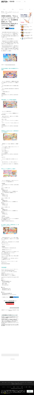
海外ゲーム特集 (4, 283)
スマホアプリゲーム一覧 (5, 282)
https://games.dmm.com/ (9, 42)
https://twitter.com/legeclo (5, 253)
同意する (30, 391)
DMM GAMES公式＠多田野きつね (7, 293)
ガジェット (12, 382)
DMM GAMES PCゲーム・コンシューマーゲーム (9, 294)
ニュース (9, 382)
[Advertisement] (17, 5)
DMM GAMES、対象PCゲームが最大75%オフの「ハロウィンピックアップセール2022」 (10, 322)
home (3, 11)
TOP (2, 382)
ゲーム (6, 11)
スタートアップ (13, 9)
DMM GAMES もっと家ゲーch (6, 289)
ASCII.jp (13, 383)
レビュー (6, 382)
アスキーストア (30, 9)
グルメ (4, 9)
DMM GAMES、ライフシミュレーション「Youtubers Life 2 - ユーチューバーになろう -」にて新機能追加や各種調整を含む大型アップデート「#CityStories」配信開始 (10, 317)
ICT (21, 9)
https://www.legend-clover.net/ (7, 45)
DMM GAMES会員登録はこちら (6, 281)
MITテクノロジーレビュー (19, 383)
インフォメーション (29, 382)
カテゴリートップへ (14, 307)
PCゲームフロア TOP (5, 284)
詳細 (4, 393)
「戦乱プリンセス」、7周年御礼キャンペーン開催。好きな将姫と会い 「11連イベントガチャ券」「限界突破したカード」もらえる (9, 321)
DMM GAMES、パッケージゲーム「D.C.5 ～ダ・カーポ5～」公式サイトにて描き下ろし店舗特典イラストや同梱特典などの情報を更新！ (9, 319)
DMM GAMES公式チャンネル (6, 288)
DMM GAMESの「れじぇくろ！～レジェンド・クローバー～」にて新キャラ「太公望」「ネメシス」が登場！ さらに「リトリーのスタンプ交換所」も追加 (9, 325)
